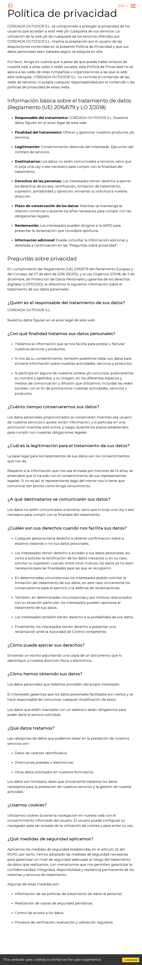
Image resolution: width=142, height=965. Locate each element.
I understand (130, 960)
